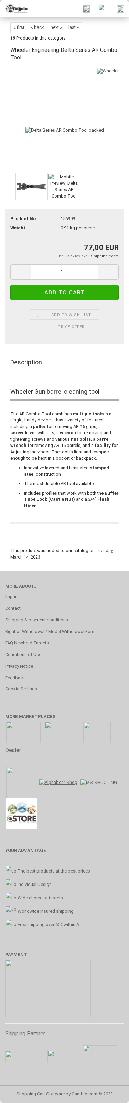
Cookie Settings (21, 688)
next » (56, 27)
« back (37, 27)
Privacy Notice (19, 666)
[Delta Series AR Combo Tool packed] (64, 119)
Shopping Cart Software (40, 1093)
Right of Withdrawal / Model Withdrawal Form (50, 631)
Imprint (12, 596)
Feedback (15, 677)
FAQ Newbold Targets (27, 642)
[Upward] (110, 1092)
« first (19, 27)
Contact (13, 608)
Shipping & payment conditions (36, 619)
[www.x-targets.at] (14, 8)
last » (73, 27)
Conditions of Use (23, 654)
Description (26, 362)
